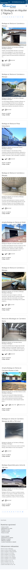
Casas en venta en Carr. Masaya (8, 555)
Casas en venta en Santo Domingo (8, 550)
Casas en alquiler (5, 536)
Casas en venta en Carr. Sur (7, 560)
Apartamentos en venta (6, 528)
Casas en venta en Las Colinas (7, 553)
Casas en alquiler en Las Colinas (8, 554)
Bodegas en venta (5, 529)
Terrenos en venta (5, 531)
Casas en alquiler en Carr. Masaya (8, 557)
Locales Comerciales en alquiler (8, 541)
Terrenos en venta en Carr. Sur (7, 563)
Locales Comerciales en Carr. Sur (8, 564)
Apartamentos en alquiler (7, 537)
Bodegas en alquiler (6, 539)
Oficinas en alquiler (5, 540)
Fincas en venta (5, 532)
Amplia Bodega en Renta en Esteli (14, 222)
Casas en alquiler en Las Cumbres (8, 558)
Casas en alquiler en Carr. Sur (7, 561)
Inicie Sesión (3, 520)
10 (22, 17)
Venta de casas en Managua (7, 548)
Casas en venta (4, 527)
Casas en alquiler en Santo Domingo (9, 551)
